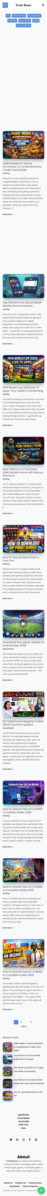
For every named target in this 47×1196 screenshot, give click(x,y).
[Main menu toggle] (5, 5)
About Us (8, 1183)
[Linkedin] (17, 1139)
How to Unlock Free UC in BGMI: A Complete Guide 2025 (23, 888)
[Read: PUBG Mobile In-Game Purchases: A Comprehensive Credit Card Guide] (23, 145)
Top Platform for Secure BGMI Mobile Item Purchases (22, 304)
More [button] (23, 1128)
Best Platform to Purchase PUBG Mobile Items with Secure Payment (23, 472)
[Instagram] (23, 1139)
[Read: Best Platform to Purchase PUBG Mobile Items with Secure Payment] (23, 450)
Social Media (23, 25)
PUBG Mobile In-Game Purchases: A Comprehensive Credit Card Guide (22, 167)
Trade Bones (23, 5)
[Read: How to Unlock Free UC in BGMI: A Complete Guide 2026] (23, 953)
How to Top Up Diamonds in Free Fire (21, 559)
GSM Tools (24, 21)
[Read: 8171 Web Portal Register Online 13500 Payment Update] (23, 704)
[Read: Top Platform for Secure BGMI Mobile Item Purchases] (23, 286)
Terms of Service (30, 1186)
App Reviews (19, 16)
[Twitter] (11, 1139)
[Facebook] (30, 1139)
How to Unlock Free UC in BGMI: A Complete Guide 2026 (23, 973)
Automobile (34, 16)
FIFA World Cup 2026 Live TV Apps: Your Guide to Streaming (23, 389)
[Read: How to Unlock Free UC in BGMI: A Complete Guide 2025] (23, 870)
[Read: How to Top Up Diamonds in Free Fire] (23, 539)
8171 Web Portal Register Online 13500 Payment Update (23, 723)
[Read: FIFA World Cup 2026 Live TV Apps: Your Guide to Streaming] (23, 369)
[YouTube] (36, 1139)
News (36, 21)
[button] (43, 5)
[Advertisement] (23, 58)
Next (25, 1026)
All (8, 16)
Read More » (8, 214)
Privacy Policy (35, 1183)
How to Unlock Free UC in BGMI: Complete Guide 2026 (23, 810)
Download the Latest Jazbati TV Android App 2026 (23, 643)
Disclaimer (15, 1186)
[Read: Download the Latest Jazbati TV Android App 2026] (23, 624)
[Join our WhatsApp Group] (41, 1190)
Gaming (12, 21)
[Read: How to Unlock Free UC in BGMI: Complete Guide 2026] (23, 792)
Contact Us (20, 1183)
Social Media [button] (23, 1118)
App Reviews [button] (23, 1115)
